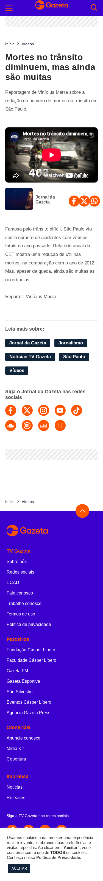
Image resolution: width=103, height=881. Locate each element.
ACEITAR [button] (19, 868)
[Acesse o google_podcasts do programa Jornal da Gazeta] (60, 425)
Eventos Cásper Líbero (29, 702)
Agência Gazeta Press (28, 712)
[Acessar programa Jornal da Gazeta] (19, 199)
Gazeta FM (17, 670)
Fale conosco (20, 593)
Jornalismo (71, 343)
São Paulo (74, 356)
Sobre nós (17, 561)
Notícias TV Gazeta (30, 356)
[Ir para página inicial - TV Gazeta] (51, 8)
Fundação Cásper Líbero (31, 649)
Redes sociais (20, 572)
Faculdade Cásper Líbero (31, 660)
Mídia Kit (15, 748)
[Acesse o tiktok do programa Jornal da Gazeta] (76, 410)
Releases (16, 797)
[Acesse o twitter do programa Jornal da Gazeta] (27, 410)
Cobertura (16, 759)
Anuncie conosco (23, 738)
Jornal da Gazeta (45, 199)
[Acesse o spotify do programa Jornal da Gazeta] (27, 425)
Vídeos (16, 370)
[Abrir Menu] (9, 8)
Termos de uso (21, 614)
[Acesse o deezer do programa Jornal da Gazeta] (43, 425)
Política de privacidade (29, 624)
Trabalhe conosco (24, 603)
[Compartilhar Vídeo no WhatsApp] (94, 201)
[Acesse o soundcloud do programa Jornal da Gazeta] (10, 425)
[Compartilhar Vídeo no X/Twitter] (84, 201)
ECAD (13, 582)
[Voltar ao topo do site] (82, 511)
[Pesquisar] (94, 8)
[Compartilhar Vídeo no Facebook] (74, 201)
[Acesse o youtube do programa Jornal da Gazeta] (60, 410)
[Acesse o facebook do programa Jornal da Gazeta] (10, 410)
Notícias (15, 787)
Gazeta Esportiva (23, 681)
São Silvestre (20, 691)
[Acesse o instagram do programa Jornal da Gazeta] (43, 410)
